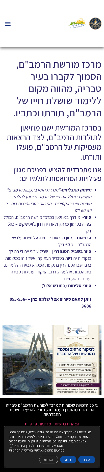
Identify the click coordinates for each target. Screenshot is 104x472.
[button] (8, 24)
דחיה (68, 459)
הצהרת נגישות (67, 424)
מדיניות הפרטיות (20, 450)
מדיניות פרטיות (38, 424)
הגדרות (48, 459)
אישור (86, 459)
